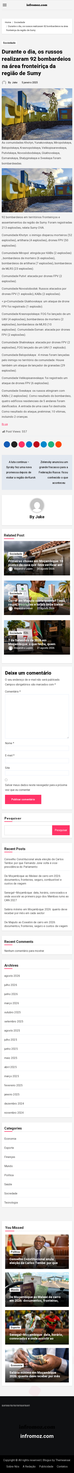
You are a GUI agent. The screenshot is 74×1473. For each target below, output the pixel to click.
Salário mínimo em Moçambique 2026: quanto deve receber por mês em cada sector (34, 1376)
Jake (14, 82)
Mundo (8, 1166)
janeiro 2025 (11, 1094)
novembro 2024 (14, 1112)
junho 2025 (11, 1048)
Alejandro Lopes (23, 568)
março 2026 (11, 1003)
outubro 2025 (12, 1012)
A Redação (29, 1466)
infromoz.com (37, 1436)
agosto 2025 (12, 1030)
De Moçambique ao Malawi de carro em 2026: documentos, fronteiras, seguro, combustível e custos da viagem (33, 879)
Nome (9, 743)
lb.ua (5, 424)
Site (7, 767)
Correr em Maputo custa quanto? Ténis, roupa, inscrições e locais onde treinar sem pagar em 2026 (37, 604)
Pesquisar (13, 818)
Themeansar (63, 1460)
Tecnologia (11, 1202)
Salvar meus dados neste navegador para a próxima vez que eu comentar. (36, 787)
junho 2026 (11, 994)
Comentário (13, 691)
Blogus (47, 1460)
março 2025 (11, 1076)
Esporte (9, 1147)
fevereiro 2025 (13, 1085)
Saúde (8, 1184)
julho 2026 (10, 985)
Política (9, 1175)
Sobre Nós (12, 1466)
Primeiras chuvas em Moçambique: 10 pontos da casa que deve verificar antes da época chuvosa (37, 564)
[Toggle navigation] (4, 5)
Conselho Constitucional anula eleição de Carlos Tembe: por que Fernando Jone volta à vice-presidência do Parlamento (34, 863)
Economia (10, 1138)
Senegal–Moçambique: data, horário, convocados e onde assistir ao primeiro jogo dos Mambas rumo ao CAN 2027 (36, 896)
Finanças (9, 1157)
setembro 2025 (13, 1021)
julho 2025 (10, 1039)
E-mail (9, 755)
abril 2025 (10, 1067)
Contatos (62, 1466)
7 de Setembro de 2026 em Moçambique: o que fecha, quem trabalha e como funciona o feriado (33, 643)
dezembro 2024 (14, 1103)
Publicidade (46, 1466)
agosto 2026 (12, 975)
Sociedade (9, 42)
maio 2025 (10, 1058)
